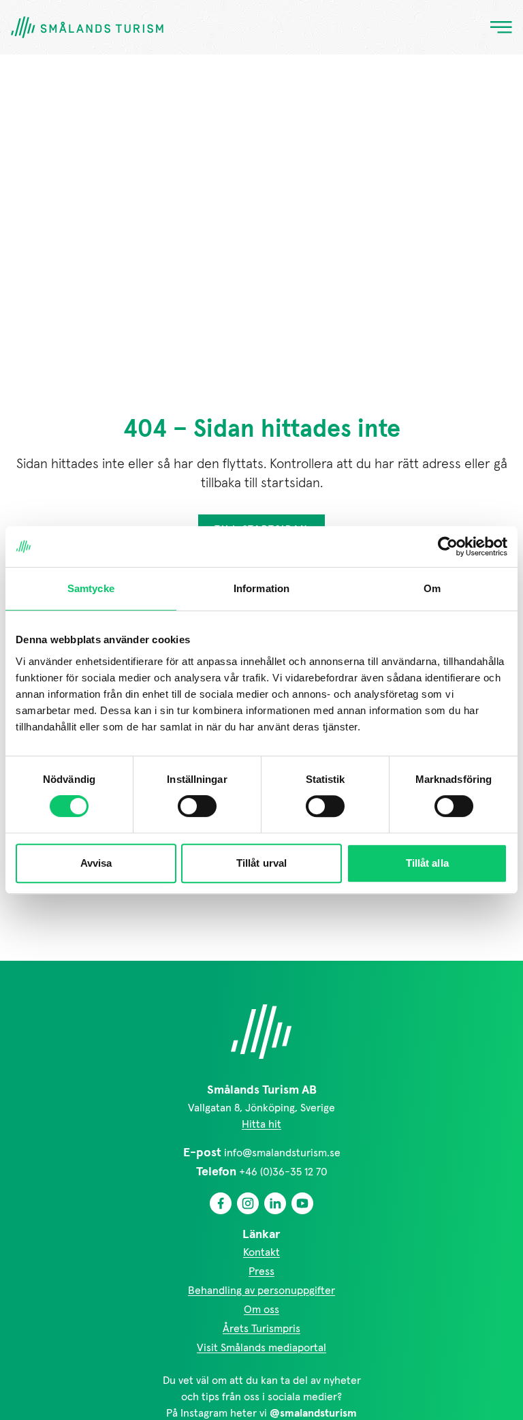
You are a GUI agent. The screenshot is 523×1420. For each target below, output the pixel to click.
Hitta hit (261, 1124)
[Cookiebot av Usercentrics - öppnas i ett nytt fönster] (447, 546)
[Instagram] (248, 1203)
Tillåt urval (261, 863)
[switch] (197, 806)
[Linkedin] (275, 1203)
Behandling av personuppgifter (261, 1290)
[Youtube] (302, 1203)
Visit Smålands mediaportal (261, 1347)
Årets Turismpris (261, 1328)
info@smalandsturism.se (282, 1152)
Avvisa (96, 863)
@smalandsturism (313, 1413)
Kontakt (261, 1252)
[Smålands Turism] (261, 1031)
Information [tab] (261, 588)
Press (261, 1271)
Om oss (261, 1309)
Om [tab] (432, 588)
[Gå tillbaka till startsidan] (87, 27)
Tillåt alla (427, 863)
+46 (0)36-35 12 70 (283, 1172)
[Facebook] (221, 1203)
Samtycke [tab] (90, 588)
